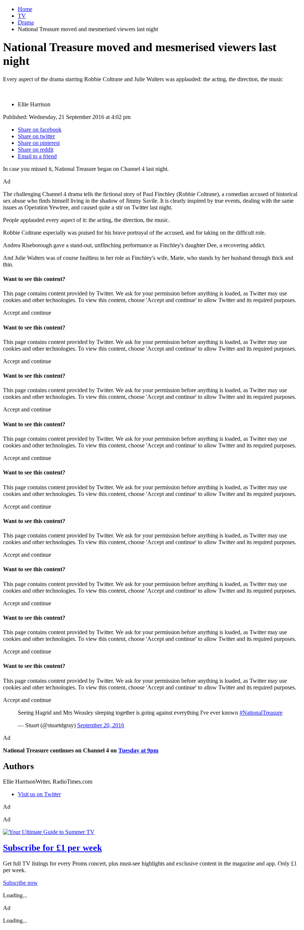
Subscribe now (20, 883)
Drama (26, 22)
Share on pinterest (39, 143)
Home (25, 9)
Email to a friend (37, 156)
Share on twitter (36, 136)
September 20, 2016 (100, 725)
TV (22, 16)
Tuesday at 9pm (138, 750)
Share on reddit (35, 149)
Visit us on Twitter (39, 794)
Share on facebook (40, 129)
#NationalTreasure (260, 712)
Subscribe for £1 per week (52, 848)
